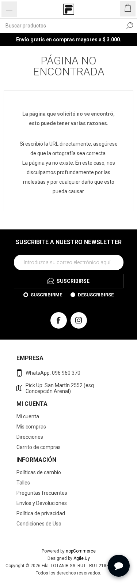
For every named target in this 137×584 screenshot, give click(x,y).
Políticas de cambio (38, 472)
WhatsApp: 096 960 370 (53, 373)
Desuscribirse (96, 294)
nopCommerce (81, 551)
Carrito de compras (38, 447)
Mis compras (31, 427)
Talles (23, 483)
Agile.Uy (81, 558)
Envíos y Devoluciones (41, 503)
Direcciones (29, 437)
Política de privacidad (40, 513)
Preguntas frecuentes (41, 493)
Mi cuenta (27, 416)
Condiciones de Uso (38, 524)
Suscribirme (46, 294)
